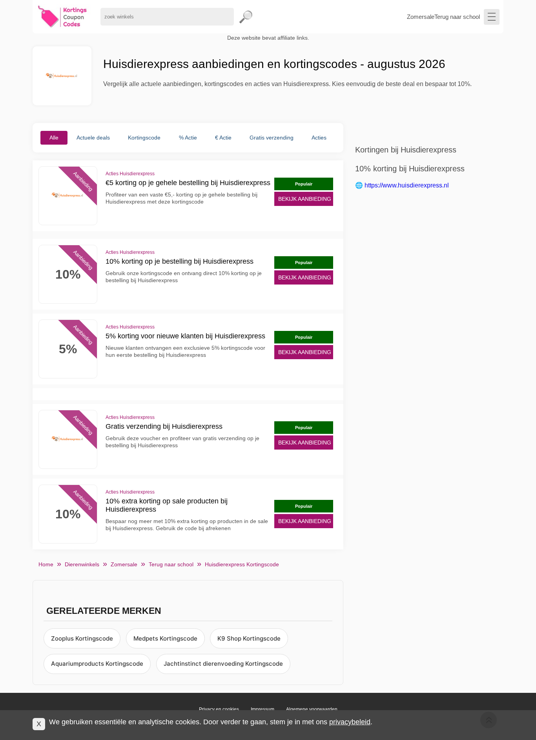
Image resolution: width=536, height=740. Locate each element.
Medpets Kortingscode (165, 638)
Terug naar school (457, 16)
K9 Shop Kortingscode (249, 638)
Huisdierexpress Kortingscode (242, 564)
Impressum (262, 709)
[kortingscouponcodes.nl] (63, 16)
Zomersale (420, 16)
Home (45, 564)
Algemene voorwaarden (311, 709)
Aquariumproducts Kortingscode (97, 663)
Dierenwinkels (82, 564)
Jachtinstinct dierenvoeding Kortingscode (223, 663)
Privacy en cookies (219, 709)
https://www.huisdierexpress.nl (407, 185)
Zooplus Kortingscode (82, 638)
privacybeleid (349, 722)
